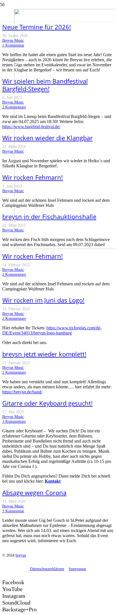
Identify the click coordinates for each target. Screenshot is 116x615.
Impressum (77, 568)
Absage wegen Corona (34, 492)
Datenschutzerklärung (47, 568)
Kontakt (53, 481)
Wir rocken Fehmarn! (32, 256)
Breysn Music (13, 40)
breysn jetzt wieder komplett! (44, 354)
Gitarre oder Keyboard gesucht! (47, 403)
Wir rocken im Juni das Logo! (43, 300)
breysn (20, 555)
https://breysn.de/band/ (22, 391)
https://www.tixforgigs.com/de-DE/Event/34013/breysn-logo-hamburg (52, 330)
